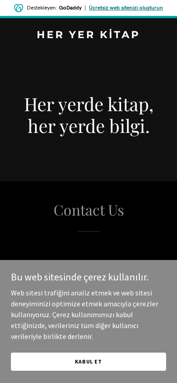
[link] (88, 35)
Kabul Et (88, 361)
